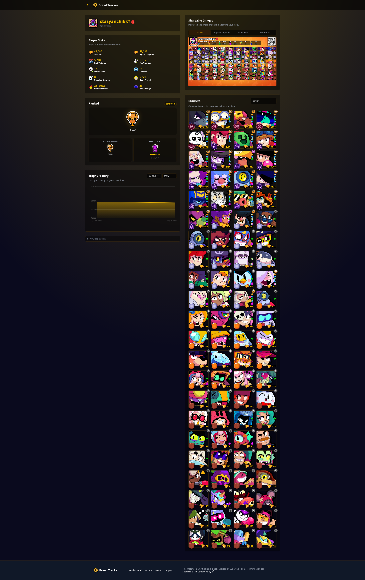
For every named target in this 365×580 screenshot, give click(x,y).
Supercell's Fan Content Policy (196, 571)
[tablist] (232, 33)
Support (168, 570)
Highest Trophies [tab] (221, 32)
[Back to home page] (88, 5)
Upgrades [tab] (265, 32)
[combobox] (154, 176)
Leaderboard (135, 570)
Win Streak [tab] (243, 32)
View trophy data (98, 238)
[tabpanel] (232, 61)
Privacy (148, 570)
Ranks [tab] (200, 32)
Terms (158, 570)
